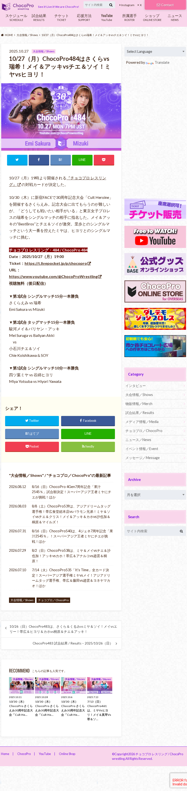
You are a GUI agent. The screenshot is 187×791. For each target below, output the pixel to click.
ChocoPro (24, 754)
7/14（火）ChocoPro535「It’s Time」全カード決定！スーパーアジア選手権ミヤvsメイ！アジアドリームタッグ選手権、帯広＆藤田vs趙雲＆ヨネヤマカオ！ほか (71, 578)
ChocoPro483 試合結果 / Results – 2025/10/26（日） (73, 643)
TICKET (61, 17)
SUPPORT (84, 17)
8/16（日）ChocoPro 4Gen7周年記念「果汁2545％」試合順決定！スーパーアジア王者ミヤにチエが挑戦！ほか (71, 492)
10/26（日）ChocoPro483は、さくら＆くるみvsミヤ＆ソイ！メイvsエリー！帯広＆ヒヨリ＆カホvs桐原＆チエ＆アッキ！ (63, 629)
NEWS (175, 17)
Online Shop (67, 754)
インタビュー (135, 386)
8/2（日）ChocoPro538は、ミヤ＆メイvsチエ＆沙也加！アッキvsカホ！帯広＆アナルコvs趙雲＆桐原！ (71, 555)
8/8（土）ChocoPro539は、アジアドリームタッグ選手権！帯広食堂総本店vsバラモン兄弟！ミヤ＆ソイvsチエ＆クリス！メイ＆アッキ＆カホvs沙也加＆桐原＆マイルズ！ (71, 514)
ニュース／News (138, 440)
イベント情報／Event (141, 449)
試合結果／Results (139, 413)
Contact (167, 5)
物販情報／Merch (138, 404)
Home (5, 754)
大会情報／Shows (26, 475)
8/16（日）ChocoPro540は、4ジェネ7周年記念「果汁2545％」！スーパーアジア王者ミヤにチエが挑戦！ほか (72, 536)
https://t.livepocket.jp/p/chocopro (56, 263)
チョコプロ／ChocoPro (69, 475)
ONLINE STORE (152, 17)
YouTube (107, 17)
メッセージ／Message (142, 458)
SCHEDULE (16, 17)
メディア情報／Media (142, 422)
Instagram (127, 5)
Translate (162, 62)
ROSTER (129, 17)
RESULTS (39, 17)
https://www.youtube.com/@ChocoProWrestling (53, 276)
